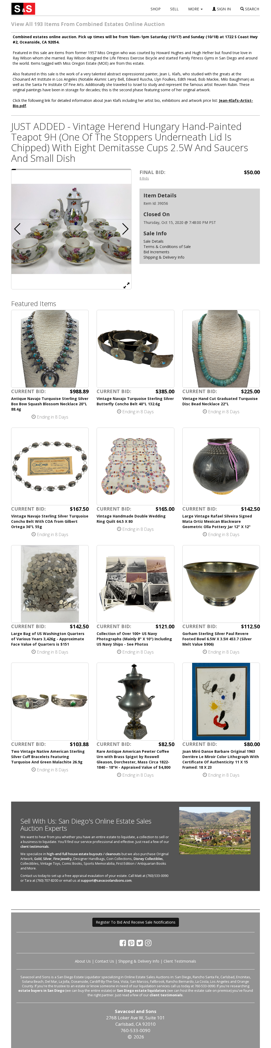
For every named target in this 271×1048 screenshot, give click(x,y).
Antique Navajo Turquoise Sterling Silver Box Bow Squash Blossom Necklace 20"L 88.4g (49, 404)
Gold (38, 858)
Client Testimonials (180, 961)
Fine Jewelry (62, 858)
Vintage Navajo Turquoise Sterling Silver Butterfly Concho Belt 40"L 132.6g (135, 401)
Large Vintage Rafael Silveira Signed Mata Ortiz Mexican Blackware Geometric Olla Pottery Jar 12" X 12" (217, 521)
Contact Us (104, 961)
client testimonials (34, 846)
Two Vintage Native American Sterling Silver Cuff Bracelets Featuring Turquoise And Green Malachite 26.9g (48, 756)
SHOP (156, 8)
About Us (83, 961)
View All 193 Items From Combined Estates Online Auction (88, 24)
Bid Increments (156, 251)
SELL (174, 8)
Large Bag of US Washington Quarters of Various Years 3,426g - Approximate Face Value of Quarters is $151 (47, 639)
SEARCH (251, 8)
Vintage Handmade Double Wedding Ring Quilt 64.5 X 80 (131, 519)
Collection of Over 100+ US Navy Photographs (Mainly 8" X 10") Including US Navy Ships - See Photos (134, 639)
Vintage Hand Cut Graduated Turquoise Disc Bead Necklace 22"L (220, 401)
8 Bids (144, 178)
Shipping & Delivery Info (163, 257)
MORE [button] (194, 8)
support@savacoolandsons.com (106, 880)
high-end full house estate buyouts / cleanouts (84, 854)
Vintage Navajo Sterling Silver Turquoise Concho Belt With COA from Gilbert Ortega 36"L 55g (49, 521)
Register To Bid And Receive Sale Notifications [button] (135, 922)
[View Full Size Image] (126, 285)
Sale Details (153, 241)
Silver (47, 858)
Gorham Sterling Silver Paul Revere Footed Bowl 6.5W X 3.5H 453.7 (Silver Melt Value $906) (217, 639)
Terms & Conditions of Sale (167, 246)
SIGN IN (223, 8)
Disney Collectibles (148, 858)
